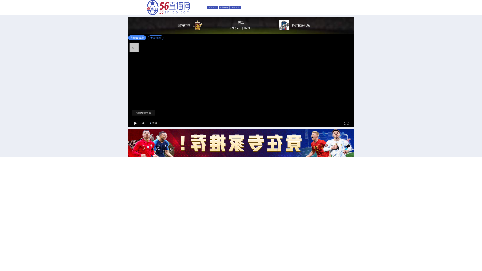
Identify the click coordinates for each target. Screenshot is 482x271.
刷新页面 (224, 7)
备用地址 (235, 7)
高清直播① (137, 37)
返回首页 (212, 7)
